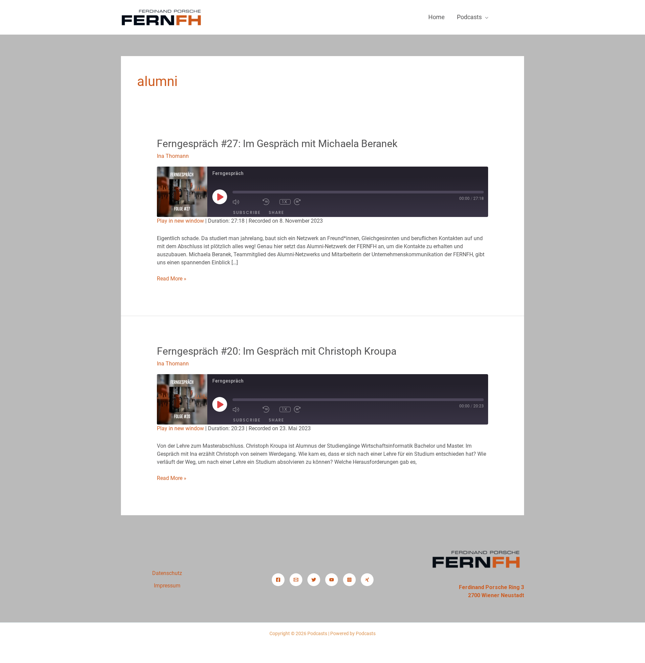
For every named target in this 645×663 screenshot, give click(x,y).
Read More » (171, 278)
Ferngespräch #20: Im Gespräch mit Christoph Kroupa (276, 351)
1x (285, 201)
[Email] (296, 579)
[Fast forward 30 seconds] (307, 201)
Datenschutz (167, 573)
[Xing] (367, 579)
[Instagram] (349, 579)
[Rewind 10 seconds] (269, 201)
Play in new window (180, 221)
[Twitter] (313, 579)
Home (436, 16)
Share (276, 212)
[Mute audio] (245, 201)
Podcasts (469, 16)
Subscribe (247, 212)
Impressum (167, 585)
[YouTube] (331, 579)
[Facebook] (278, 579)
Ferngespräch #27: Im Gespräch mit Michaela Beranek (277, 143)
